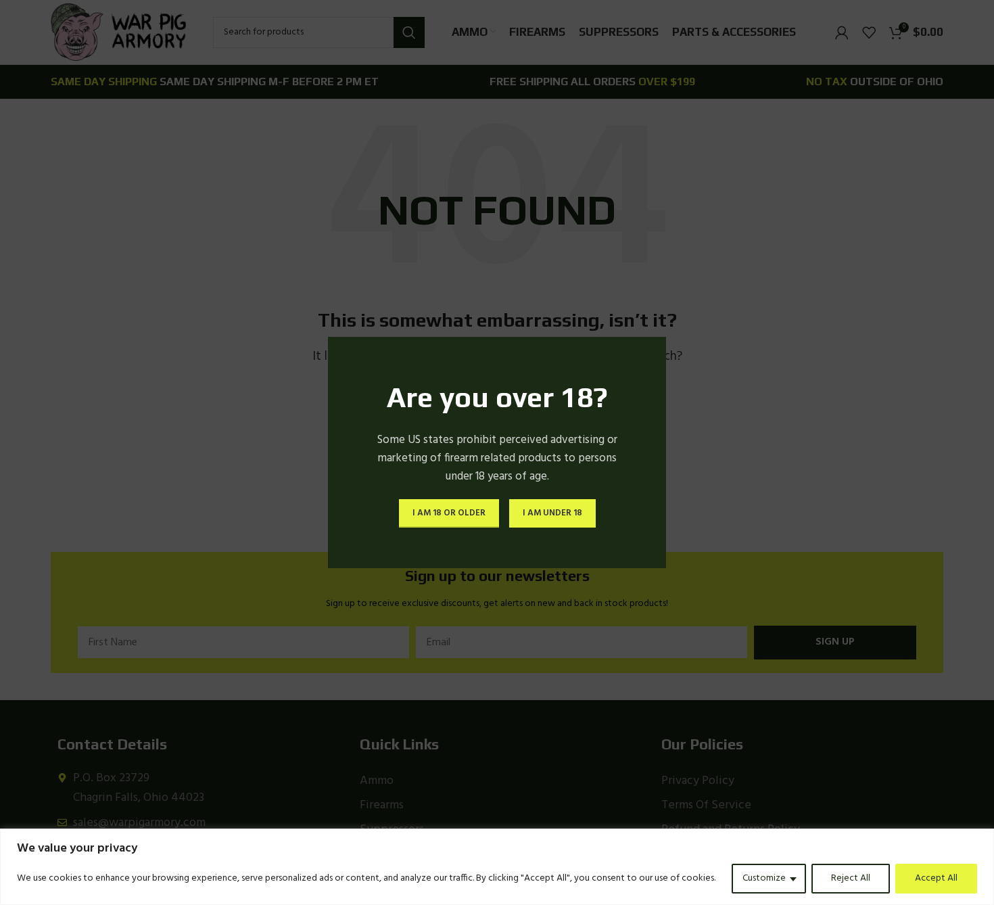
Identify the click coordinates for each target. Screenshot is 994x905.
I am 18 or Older (449, 513)
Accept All (936, 878)
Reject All (850, 878)
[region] (497, 867)
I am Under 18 (552, 513)
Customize (764, 878)
